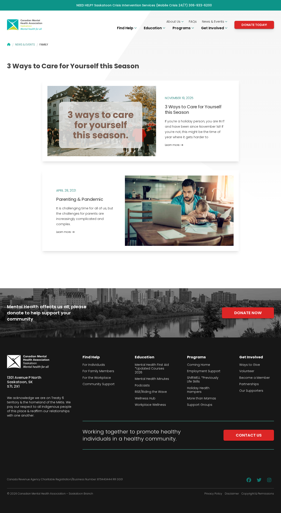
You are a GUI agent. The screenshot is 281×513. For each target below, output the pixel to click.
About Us (173, 21)
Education (153, 28)
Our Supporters (251, 391)
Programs (182, 28)
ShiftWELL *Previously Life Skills (202, 380)
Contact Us (249, 435)
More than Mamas (201, 399)
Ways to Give (249, 365)
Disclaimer (232, 493)
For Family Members (98, 371)
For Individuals (94, 365)
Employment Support (203, 371)
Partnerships (249, 384)
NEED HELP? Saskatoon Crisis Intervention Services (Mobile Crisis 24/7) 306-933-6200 (144, 5)
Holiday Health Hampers (198, 390)
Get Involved (213, 28)
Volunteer (246, 371)
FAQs (193, 21)
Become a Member (254, 378)
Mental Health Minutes (152, 379)
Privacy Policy (213, 493)
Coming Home (198, 365)
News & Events (213, 21)
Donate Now (248, 312)
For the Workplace (97, 378)
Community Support (99, 384)
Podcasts (142, 386)
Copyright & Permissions (257, 493)
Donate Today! (254, 25)
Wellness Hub (145, 399)
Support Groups (199, 405)
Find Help (125, 28)
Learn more (172, 145)
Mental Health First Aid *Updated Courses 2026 (152, 369)
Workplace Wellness (150, 405)
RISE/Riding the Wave (151, 392)
